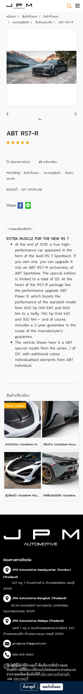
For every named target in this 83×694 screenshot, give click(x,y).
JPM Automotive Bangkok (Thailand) (39, 598)
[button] (68, 6)
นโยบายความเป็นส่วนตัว (55, 674)
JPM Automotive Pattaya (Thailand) (38, 620)
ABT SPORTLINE (31, 189)
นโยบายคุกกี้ (20, 679)
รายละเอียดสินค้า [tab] (20, 228)
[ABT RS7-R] (41, 67)
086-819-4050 (23, 654)
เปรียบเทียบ (49, 162)
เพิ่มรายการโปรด (19, 162)
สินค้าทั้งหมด (32, 173)
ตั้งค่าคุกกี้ (29, 687)
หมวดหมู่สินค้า (52, 173)
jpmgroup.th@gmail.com (29, 643)
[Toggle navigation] (77, 6)
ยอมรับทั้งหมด (51, 687)
